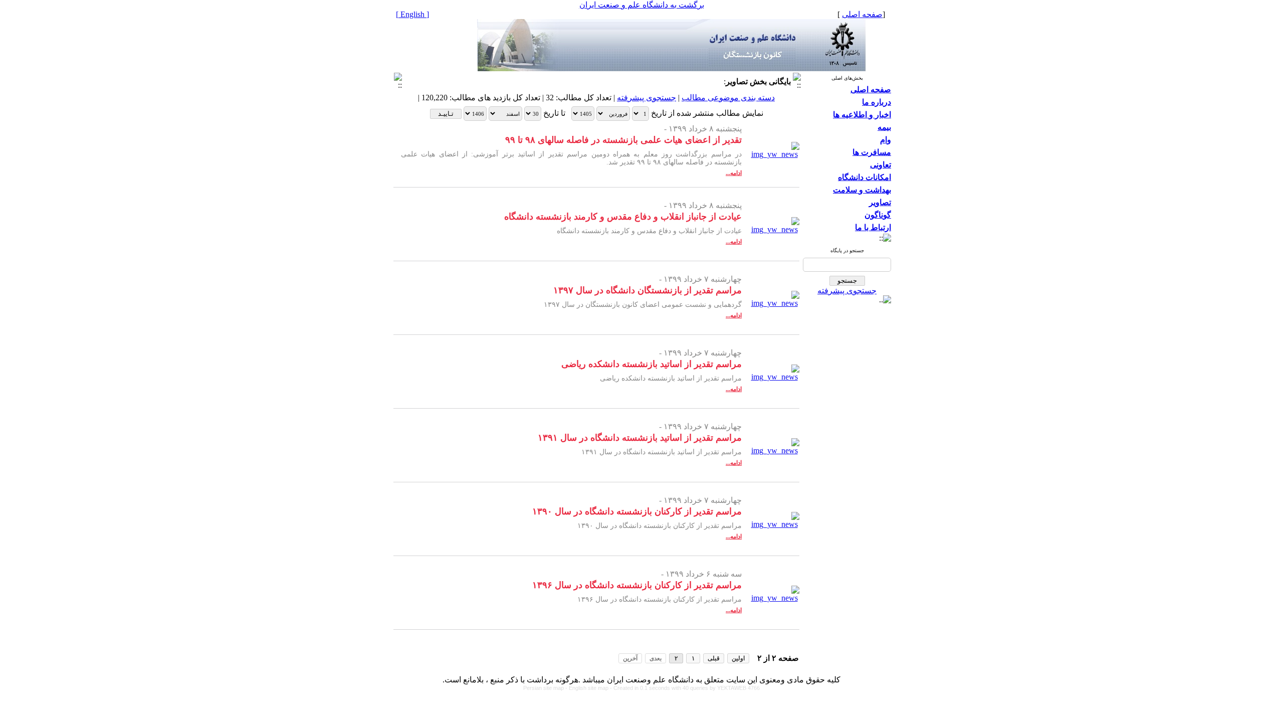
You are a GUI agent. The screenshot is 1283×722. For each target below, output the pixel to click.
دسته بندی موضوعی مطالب (728, 97)
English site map (589, 688)
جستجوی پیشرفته (847, 290)
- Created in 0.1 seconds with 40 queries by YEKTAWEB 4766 (685, 688)
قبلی (714, 658)
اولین (738, 658)
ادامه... (734, 172)
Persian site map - (546, 688)
